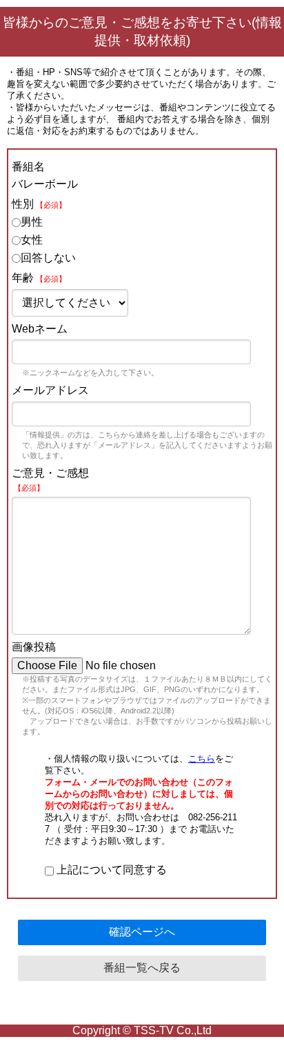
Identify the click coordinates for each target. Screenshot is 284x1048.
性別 (39, 204)
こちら (201, 758)
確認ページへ (142, 932)
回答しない (48, 258)
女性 (32, 240)
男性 (32, 222)
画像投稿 (34, 647)
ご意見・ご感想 (50, 479)
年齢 (39, 278)
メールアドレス (50, 390)
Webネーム (40, 329)
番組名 (28, 166)
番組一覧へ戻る (142, 967)
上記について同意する (110, 870)
